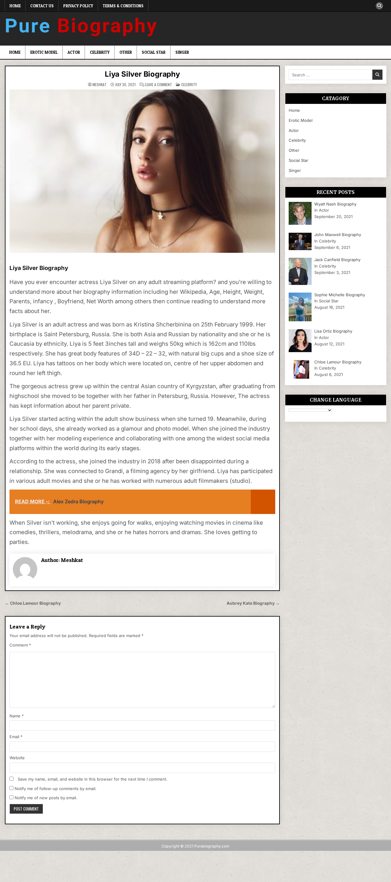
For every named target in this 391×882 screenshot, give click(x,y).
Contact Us (42, 5)
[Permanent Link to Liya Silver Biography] (142, 171)
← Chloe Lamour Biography (33, 603)
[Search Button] (379, 5)
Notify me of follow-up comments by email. (56, 788)
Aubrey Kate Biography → (253, 603)
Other (125, 52)
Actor (74, 52)
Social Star (154, 52)
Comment (20, 645)
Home (15, 5)
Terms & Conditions (123, 5)
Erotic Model (44, 52)
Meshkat (100, 84)
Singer (182, 52)
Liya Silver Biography (142, 74)
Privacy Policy (78, 5)
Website (17, 757)
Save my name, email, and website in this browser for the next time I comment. (92, 779)
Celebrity (100, 52)
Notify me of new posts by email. (46, 797)
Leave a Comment (158, 84)
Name (16, 715)
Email (16, 736)
